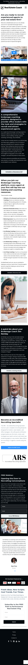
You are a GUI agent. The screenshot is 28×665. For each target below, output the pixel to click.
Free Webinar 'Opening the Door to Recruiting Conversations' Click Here (14, 2)
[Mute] (21, 60)
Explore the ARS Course (14, 447)
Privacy (14, 635)
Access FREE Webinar (14, 516)
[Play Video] (2, 60)
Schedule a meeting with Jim (14, 370)
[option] (14, 554)
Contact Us (14, 638)
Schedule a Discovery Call (14, 172)
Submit (14, 622)
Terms (14, 632)
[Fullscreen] (26, 60)
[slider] (12, 60)
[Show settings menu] (23, 60)
